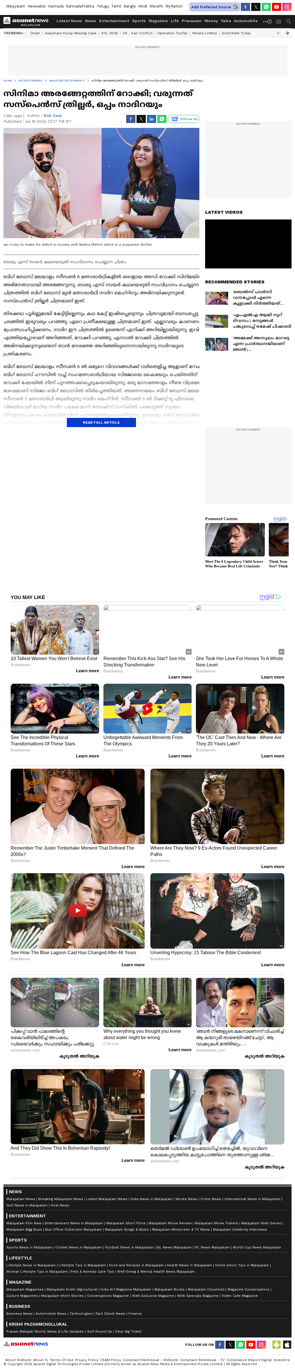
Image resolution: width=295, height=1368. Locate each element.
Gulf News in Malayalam (27, 1205)
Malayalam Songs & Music (127, 1229)
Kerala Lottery (204, 33)
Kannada (56, 6)
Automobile (246, 20)
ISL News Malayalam (174, 1247)
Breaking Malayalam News (60, 1199)
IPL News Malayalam (212, 1247)
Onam (35, 33)
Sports (139, 20)
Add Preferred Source (211, 7)
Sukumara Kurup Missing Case (71, 33)
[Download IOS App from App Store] (287, 1345)
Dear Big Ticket (128, 1331)
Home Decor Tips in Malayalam (242, 1265)
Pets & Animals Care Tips (92, 1272)
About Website (18, 1360)
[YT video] (276, 7)
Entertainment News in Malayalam (74, 1223)
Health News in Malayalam (189, 1265)
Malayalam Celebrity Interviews (240, 1229)
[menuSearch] (288, 21)
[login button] (271, 21)
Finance (135, 1314)
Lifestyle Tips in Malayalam (82, 1265)
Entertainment (114, 20)
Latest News (69, 20)
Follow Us (189, 119)
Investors (282, 1360)
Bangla (130, 6)
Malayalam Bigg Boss (24, 1229)
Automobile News (51, 1314)
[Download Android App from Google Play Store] (276, 1345)
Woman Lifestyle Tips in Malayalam (36, 1272)
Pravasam (192, 20)
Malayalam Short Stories (62, 1296)
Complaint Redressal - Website (150, 1360)
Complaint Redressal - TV (202, 1360)
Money (211, 20)
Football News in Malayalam (129, 1247)
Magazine (158, 20)
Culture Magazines (22, 1296)
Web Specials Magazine (197, 1296)
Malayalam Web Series (261, 1223)
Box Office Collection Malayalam (73, 1229)
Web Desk (52, 115)
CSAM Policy (110, 1360)
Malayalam (15, 6)
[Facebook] (245, 7)
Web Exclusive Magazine (153, 1296)
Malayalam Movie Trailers (216, 1223)
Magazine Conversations (248, 1289)
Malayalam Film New (23, 1223)
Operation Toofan (172, 33)
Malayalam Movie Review (170, 1223)
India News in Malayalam (152, 1199)
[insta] (287, 7)
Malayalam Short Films (125, 1223)
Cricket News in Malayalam (78, 1247)
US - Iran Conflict (137, 33)
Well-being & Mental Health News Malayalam (156, 1272)
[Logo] (27, 21)
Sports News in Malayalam (29, 1247)
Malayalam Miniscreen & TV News (181, 1229)
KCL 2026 (109, 33)
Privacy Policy (86, 1360)
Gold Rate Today (236, 33)
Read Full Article (101, 422)
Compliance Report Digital (249, 1360)
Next (287, 33)
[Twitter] (255, 7)
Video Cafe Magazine (240, 1296)
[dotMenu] (265, 21)
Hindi (142, 6)
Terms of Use (61, 1360)
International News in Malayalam (252, 1199)
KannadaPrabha (80, 6)
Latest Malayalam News (106, 1199)
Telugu (103, 6)
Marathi (156, 6)
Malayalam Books (169, 1289)
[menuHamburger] (279, 21)
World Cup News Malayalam (257, 1247)
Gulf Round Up (99, 1331)
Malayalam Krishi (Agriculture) (72, 1289)
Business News (19, 1314)
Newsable (37, 6)
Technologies (81, 1314)
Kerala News (186, 1199)
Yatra (226, 20)
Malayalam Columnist (206, 1289)
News (90, 20)
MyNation (174, 6)
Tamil (116, 6)
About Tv (40, 1360)
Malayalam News (20, 1199)
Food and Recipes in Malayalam (136, 1265)
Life (175, 20)
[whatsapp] (266, 7)
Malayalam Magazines (25, 1289)
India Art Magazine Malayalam (126, 1289)
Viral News (60, 1205)
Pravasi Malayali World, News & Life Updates (45, 1331)
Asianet (25, 1343)
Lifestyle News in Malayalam (31, 1265)
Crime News (211, 1199)
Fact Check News (110, 1314)
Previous (278, 33)
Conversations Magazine (108, 1296)
